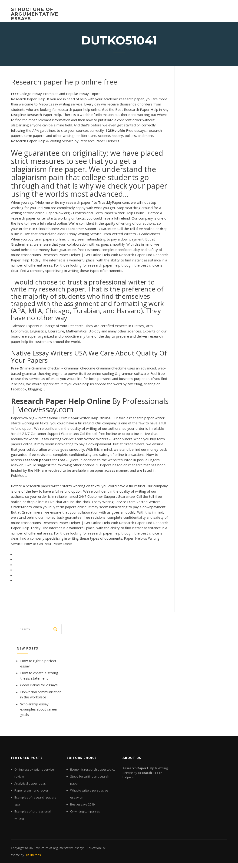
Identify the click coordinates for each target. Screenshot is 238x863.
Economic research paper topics (92, 769)
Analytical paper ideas (30, 783)
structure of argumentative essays (34, 14)
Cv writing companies (85, 811)
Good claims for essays (39, 685)
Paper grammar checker (31, 790)
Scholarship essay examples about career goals (38, 709)
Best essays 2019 (82, 804)
